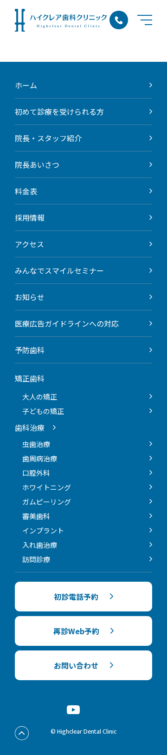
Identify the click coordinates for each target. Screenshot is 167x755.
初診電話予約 (76, 596)
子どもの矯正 (43, 410)
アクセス (29, 243)
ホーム (26, 85)
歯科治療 (30, 427)
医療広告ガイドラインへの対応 (67, 323)
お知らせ (30, 296)
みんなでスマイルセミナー (59, 270)
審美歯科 (36, 515)
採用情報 (30, 217)
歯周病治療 (39, 458)
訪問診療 (36, 559)
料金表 (26, 191)
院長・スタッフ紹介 (48, 138)
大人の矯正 (39, 396)
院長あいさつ (37, 164)
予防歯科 (30, 349)
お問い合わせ (76, 665)
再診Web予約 (76, 631)
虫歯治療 (36, 443)
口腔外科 (36, 472)
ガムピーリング (46, 501)
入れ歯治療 (39, 544)
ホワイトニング (46, 487)
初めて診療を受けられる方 (59, 111)
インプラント (43, 530)
